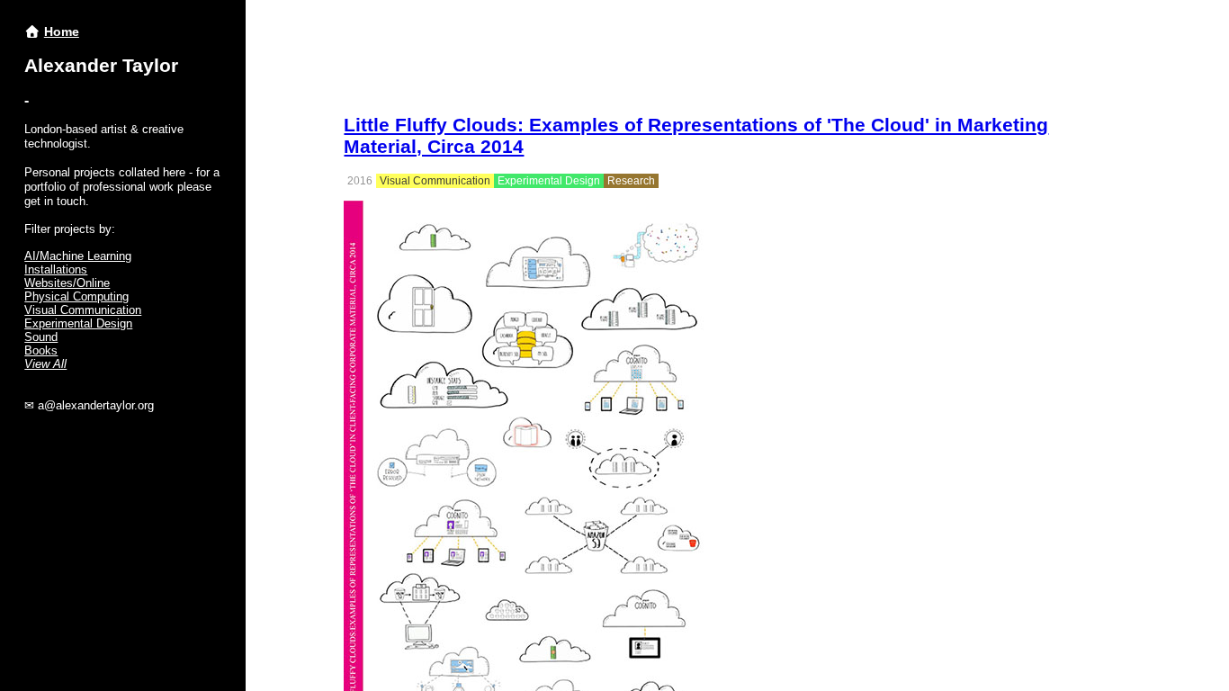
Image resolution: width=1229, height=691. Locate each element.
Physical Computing (76, 296)
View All (45, 364)
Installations (55, 269)
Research (631, 181)
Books (41, 350)
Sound (41, 337)
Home (61, 31)
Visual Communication (82, 310)
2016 (359, 181)
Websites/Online (67, 283)
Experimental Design (78, 323)
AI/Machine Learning (77, 256)
